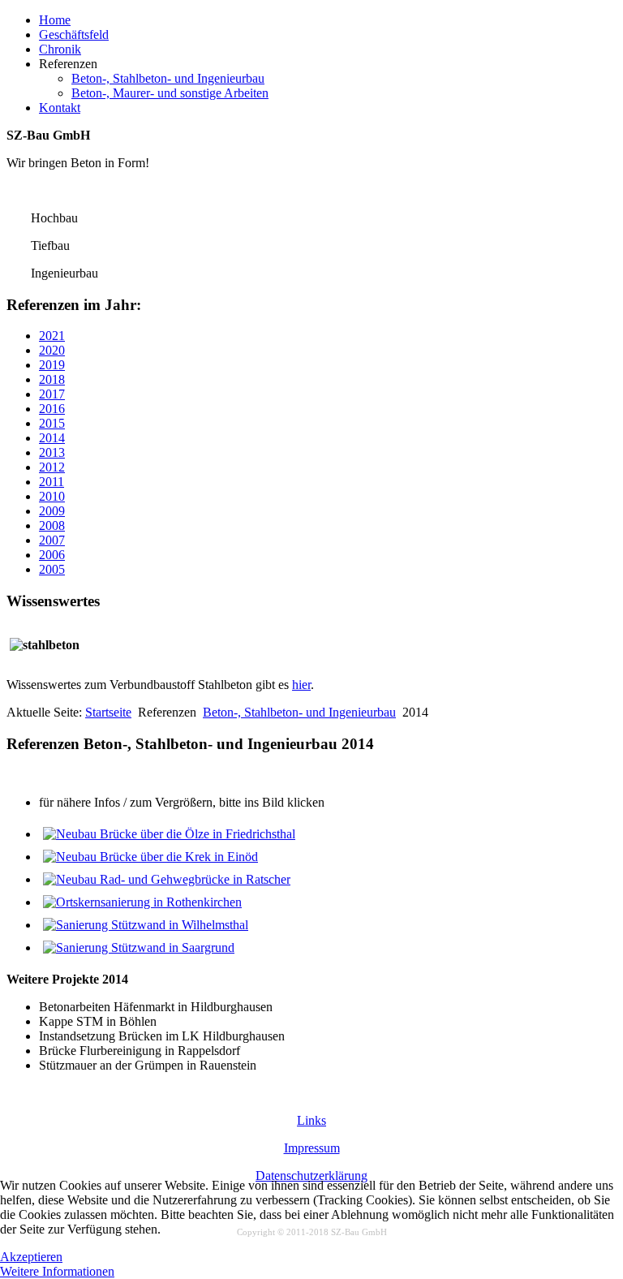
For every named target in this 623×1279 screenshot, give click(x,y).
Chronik (60, 49)
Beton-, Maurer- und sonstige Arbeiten (170, 93)
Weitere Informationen (57, 1271)
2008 (52, 525)
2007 (52, 540)
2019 (52, 365)
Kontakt (59, 107)
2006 (52, 555)
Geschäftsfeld (74, 34)
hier (301, 684)
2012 (52, 467)
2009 (52, 511)
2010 (52, 496)
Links (311, 1120)
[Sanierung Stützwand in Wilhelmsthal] (145, 925)
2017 (52, 394)
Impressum (312, 1148)
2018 (52, 379)
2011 (51, 482)
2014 (52, 438)
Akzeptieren (31, 1257)
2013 (52, 452)
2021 (52, 335)
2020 (52, 350)
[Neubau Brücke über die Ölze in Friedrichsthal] (169, 834)
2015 (52, 423)
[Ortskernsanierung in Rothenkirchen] (142, 902)
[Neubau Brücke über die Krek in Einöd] (150, 856)
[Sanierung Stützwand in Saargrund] (138, 947)
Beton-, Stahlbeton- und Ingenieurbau (167, 78)
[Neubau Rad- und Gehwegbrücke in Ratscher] (166, 879)
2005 (52, 569)
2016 (52, 409)
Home (55, 20)
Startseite (108, 712)
